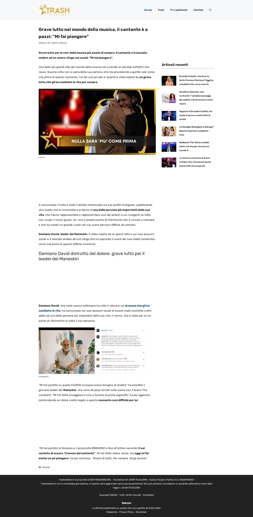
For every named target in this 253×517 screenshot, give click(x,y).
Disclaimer (141, 512)
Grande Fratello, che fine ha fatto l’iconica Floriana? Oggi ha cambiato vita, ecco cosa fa (196, 80)
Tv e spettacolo (179, 10)
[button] (210, 10)
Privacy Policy (126, 512)
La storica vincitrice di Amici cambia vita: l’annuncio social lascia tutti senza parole (195, 162)
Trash (161, 10)
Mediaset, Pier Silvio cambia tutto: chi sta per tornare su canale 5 (194, 146)
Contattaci (148, 495)
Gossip (148, 10)
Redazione (111, 512)
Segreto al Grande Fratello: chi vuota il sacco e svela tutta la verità (195, 115)
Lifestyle (198, 10)
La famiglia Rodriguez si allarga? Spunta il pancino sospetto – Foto (196, 131)
